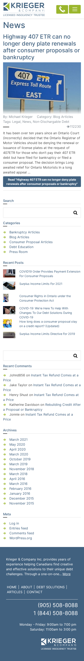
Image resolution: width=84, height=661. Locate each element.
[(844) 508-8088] (62, 9)
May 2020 (17, 444)
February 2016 (20, 489)
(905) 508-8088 (58, 605)
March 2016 (18, 484)
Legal (16, 122)
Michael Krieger (21, 117)
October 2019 (20, 459)
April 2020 (17, 449)
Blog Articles (63, 117)
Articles (14, 592)
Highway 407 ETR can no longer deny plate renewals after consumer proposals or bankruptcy (41, 47)
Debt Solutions (50, 587)
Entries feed (18, 528)
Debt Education (21, 247)
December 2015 (21, 498)
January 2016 (19, 493)
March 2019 (18, 464)
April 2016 (17, 479)
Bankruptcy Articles (24, 232)
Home (12, 587)
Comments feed (21, 533)
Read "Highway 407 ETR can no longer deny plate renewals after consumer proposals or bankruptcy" (42, 182)
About (26, 587)
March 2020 (18, 454)
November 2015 (21, 503)
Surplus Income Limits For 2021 (40, 283)
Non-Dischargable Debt (51, 122)
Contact (34, 592)
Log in (14, 523)
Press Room (18, 252)
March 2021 (18, 439)
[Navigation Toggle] (75, 9)
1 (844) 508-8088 (55, 613)
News (26, 122)
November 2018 (21, 469)
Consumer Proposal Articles (31, 242)
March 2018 (18, 474)
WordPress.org (20, 538)
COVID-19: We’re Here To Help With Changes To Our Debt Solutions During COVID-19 (45, 312)
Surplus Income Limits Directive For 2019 (47, 334)
